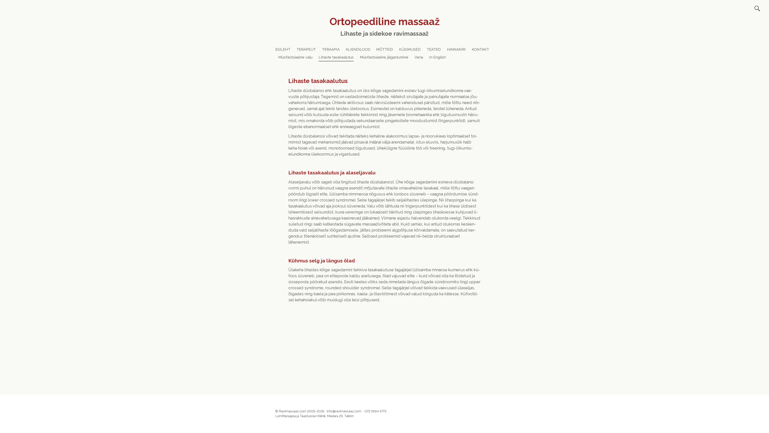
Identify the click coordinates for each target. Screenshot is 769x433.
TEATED (434, 49)
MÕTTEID (384, 49)
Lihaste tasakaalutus (336, 57)
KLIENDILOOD (358, 49)
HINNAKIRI (456, 49)
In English (437, 57)
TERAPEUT (306, 49)
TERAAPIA (331, 49)
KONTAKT (480, 49)
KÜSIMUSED (410, 49)
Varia (419, 57)
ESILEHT (282, 49)
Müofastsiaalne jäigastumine (384, 57)
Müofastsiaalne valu (295, 57)
